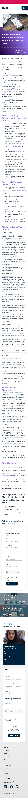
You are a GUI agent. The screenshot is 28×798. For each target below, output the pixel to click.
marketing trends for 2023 (19, 190)
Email (8, 556)
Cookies (6, 771)
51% (22, 139)
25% (7, 168)
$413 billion (22, 196)
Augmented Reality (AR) (8, 276)
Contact (6, 757)
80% (11, 214)
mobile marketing (15, 327)
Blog (5, 753)
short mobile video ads (13, 146)
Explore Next (21, 601)
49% (21, 211)
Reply (6, 514)
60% (20, 378)
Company (7, 676)
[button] (24, 8)
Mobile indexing (13, 75)
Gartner (11, 99)
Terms (5, 768)
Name (8, 539)
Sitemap (6, 773)
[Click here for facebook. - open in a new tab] (11, 786)
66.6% (6, 203)
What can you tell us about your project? (13, 699)
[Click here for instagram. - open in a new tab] (17, 786)
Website (8, 564)
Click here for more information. (17, 3)
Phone (7, 691)
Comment (9, 545)
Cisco (10, 267)
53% (19, 151)
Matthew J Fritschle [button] (20, 52)
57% (13, 88)
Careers (6, 750)
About (6, 747)
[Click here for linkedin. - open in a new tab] (5, 786)
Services (6, 760)
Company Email (9, 684)
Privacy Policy (9, 580)
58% (9, 219)
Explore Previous (7, 614)
